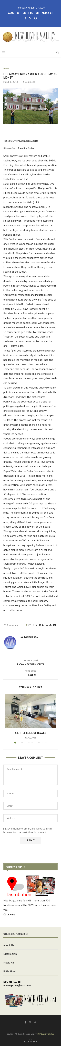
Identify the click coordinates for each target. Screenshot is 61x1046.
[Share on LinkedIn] (43, 625)
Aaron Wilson (29, 637)
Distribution (31, 12)
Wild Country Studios (45, 1034)
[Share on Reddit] (47, 625)
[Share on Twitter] (36, 625)
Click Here (9, 914)
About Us (13, 12)
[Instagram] (35, 18)
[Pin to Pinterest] (40, 625)
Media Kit (47, 12)
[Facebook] (25, 18)
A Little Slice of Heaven (30, 733)
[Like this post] (29, 625)
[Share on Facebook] (33, 625)
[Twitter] (30, 18)
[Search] (57, 52)
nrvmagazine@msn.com (17, 985)
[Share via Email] (54, 625)
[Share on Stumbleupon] (50, 625)
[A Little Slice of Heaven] (30, 711)
